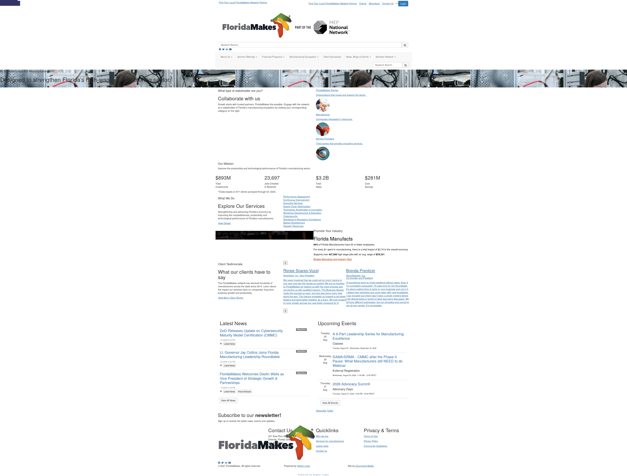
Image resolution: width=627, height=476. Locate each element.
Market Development (294, 222)
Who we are (322, 436)
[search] (405, 45)
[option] (314, 285)
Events (362, 3)
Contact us (321, 450)
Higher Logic (303, 466)
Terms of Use (371, 436)
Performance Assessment (296, 196)
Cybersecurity (290, 216)
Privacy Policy (371, 441)
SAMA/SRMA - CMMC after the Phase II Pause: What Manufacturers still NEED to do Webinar (367, 361)
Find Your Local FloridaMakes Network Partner (243, 2)
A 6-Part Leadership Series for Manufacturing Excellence (368, 336)
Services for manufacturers (330, 441)
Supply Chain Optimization (297, 206)
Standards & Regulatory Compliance (302, 219)
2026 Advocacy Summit (351, 383)
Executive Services (293, 203)
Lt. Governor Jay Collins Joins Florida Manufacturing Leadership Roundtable (250, 354)
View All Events (330, 402)
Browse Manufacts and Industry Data (333, 259)
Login (403, 3)
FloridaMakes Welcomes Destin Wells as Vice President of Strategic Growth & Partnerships (252, 378)
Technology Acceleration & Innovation (302, 209)
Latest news (322, 446)
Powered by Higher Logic (313, 474)
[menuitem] (333, 3)
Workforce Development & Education (302, 213)
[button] (226, 57)
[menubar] (352, 3)
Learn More (6, 85)
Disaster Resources (293, 226)
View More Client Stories (230, 297)
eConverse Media (364, 466)
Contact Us (388, 3)
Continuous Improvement (296, 199)
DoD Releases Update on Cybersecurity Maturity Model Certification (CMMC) (251, 332)
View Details (224, 223)
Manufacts (374, 3)
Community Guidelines (375, 446)
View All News (228, 400)
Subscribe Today (324, 410)
